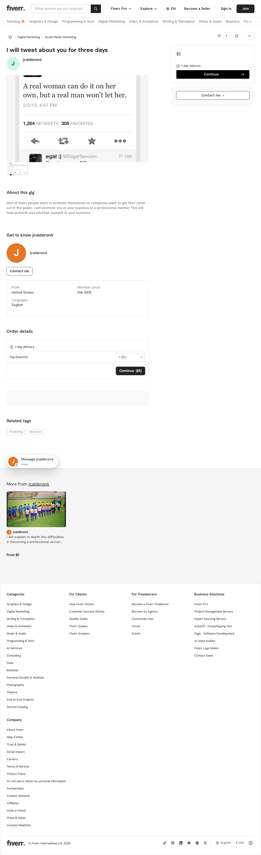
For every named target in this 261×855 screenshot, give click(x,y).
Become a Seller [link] (197, 8)
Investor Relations (19, 825)
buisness (36, 431)
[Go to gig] (36, 509)
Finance (12, 692)
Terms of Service (18, 766)
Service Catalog (17, 707)
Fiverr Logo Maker (206, 648)
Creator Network (18, 796)
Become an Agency (145, 611)
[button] (121, 8)
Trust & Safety (16, 744)
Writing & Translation (179, 21)
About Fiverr (15, 730)
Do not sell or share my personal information (36, 781)
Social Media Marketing (60, 37)
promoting (16, 431)
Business (233, 21)
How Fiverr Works (81, 604)
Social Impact (16, 752)
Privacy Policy (16, 774)
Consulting (14, 655)
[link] (10, 36)
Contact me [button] (19, 271)
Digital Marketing (111, 21)
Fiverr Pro (201, 604)
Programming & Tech (78, 21)
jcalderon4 (39, 484)
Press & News (16, 818)
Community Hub (142, 619)
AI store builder (204, 641)
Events (136, 633)
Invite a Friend (16, 810)
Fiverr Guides (78, 626)
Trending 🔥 (16, 21)
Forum (136, 626)
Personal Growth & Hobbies (25, 677)
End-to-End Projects (20, 699)
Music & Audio (210, 21)
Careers (12, 759)
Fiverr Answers (79, 633)
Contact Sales (203, 655)
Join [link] (245, 8)
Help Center (15, 737)
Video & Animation (143, 21)
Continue (211, 74)
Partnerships (15, 788)
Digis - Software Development (214, 633)
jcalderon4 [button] (32, 60)
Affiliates (13, 803)
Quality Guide (78, 619)
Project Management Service (213, 611)
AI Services (14, 648)
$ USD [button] (240, 843)
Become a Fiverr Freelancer (150, 604)
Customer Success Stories (86, 611)
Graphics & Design (43, 21)
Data (10, 663)
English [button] (226, 843)
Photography (15, 685)
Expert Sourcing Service (210, 619)
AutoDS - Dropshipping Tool (213, 626)
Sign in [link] (226, 8)
